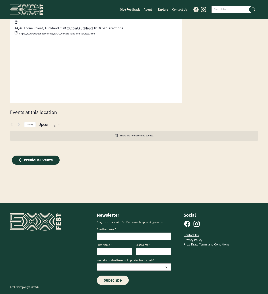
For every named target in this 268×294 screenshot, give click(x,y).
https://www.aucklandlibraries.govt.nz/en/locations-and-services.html (57, 33)
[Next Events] (19, 124)
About (148, 9)
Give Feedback (130, 9)
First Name (104, 245)
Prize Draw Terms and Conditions (206, 244)
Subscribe (113, 280)
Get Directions (112, 28)
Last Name (143, 245)
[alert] (134, 136)
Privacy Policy (193, 240)
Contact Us (179, 9)
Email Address (106, 229)
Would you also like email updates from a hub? (125, 260)
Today (30, 124)
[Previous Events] (12, 124)
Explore (163, 9)
